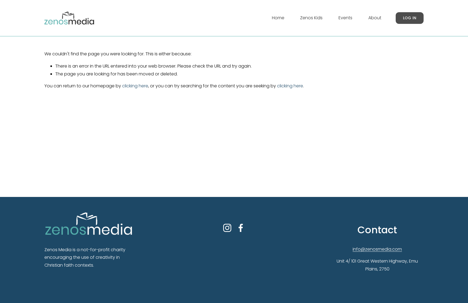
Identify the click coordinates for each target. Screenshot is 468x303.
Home (278, 18)
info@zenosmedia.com (377, 249)
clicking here (135, 86)
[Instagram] (227, 228)
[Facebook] (240, 228)
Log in (410, 18)
